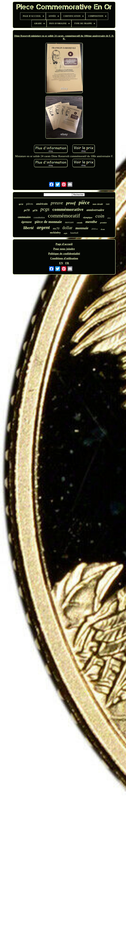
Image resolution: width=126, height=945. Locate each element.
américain (42, 203)
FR (67, 263)
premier (103, 222)
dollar (67, 227)
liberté (28, 228)
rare (108, 204)
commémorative (67, 209)
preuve (57, 202)
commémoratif (64, 216)
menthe (91, 222)
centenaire (24, 217)
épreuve (26, 222)
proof (71, 203)
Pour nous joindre (64, 248)
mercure (69, 222)
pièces (29, 203)
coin (99, 216)
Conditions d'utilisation (64, 258)
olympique (87, 217)
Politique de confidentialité (64, 253)
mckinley (55, 232)
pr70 (27, 210)
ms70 (56, 228)
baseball (74, 233)
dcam (103, 229)
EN (61, 263)
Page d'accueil (64, 244)
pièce (84, 202)
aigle (65, 233)
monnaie (81, 228)
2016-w (94, 229)
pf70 (35, 210)
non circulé (98, 204)
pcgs (44, 209)
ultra (108, 218)
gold (21, 204)
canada (79, 223)
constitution (39, 217)
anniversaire (95, 210)
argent (43, 227)
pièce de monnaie (48, 222)
